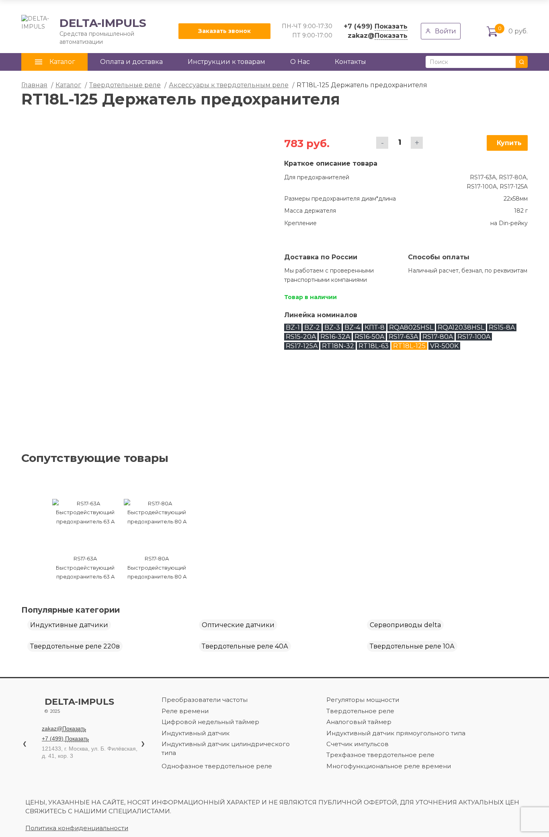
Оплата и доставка (131, 62)
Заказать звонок (224, 31)
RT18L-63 (373, 346)
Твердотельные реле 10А (412, 646)
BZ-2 (312, 327)
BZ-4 (352, 327)
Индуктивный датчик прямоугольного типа (395, 733)
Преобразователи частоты (205, 700)
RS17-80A (437, 337)
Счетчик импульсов (357, 744)
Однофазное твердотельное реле (217, 766)
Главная (34, 85)
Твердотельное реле (360, 711)
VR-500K (444, 346)
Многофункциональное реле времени (388, 766)
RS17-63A (403, 337)
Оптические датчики (238, 625)
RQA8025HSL (411, 327)
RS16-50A (369, 337)
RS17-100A (473, 337)
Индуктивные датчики (69, 625)
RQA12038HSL (461, 327)
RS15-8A (502, 327)
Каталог (68, 85)
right (351, 515)
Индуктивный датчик (195, 733)
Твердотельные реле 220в (75, 646)
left (32, 515)
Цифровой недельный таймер (210, 722)
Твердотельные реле (125, 85)
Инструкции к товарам (226, 62)
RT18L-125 (409, 346)
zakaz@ (378, 35)
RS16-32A (335, 337)
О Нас (300, 62)
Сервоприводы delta (405, 625)
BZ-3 (332, 327)
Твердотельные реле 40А (245, 646)
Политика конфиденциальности (76, 828)
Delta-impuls (79, 706)
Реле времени (185, 711)
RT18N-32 (338, 346)
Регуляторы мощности (362, 700)
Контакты (350, 62)
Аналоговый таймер (358, 722)
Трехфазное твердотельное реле (380, 755)
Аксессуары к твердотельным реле (229, 85)
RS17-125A (302, 346)
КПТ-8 (375, 327)
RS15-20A (301, 337)
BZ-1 (293, 327)
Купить (509, 143)
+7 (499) (376, 26)
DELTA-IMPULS (83, 31)
